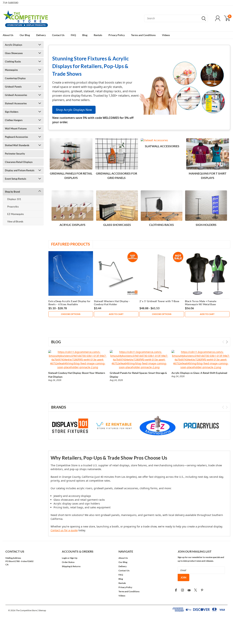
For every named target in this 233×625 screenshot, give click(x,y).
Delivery (41, 35)
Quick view (70, 273)
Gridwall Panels (13, 86)
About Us (8, 35)
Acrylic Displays (13, 44)
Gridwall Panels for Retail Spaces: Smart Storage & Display (138, 374)
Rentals (98, 35)
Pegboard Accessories (16, 136)
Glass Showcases (14, 53)
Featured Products (70, 244)
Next (227, 342)
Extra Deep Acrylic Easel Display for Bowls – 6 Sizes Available (69, 303)
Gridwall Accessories (16, 95)
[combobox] (176, 18)
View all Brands (15, 221)
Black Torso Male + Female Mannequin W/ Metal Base (200, 303)
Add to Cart (116, 314)
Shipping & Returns (71, 566)
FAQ (73, 35)
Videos (166, 35)
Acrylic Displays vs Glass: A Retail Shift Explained (199, 372)
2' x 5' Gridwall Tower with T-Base (159, 301)
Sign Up (73, 558)
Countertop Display (15, 78)
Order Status (68, 562)
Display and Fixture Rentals (19, 170)
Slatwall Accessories (16, 103)
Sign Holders (11, 111)
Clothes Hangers (14, 120)
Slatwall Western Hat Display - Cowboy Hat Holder (112, 303)
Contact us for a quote (64, 530)
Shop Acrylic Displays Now (74, 110)
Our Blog (25, 35)
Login (64, 558)
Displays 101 (14, 199)
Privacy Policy (116, 35)
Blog (84, 35)
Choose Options (70, 314)
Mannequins (11, 69)
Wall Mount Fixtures (16, 128)
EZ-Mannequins (15, 214)
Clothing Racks (13, 61)
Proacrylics (13, 206)
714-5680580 (10, 2)
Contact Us (58, 35)
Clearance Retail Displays (19, 162)
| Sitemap (41, 610)
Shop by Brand (12, 191)
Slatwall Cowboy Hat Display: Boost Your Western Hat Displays (76, 374)
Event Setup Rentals (15, 178)
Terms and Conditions (143, 35)
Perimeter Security (15, 153)
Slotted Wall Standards (17, 145)
